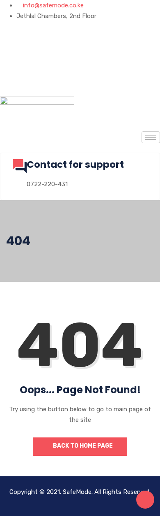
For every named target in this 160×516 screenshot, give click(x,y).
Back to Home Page (82, 445)
